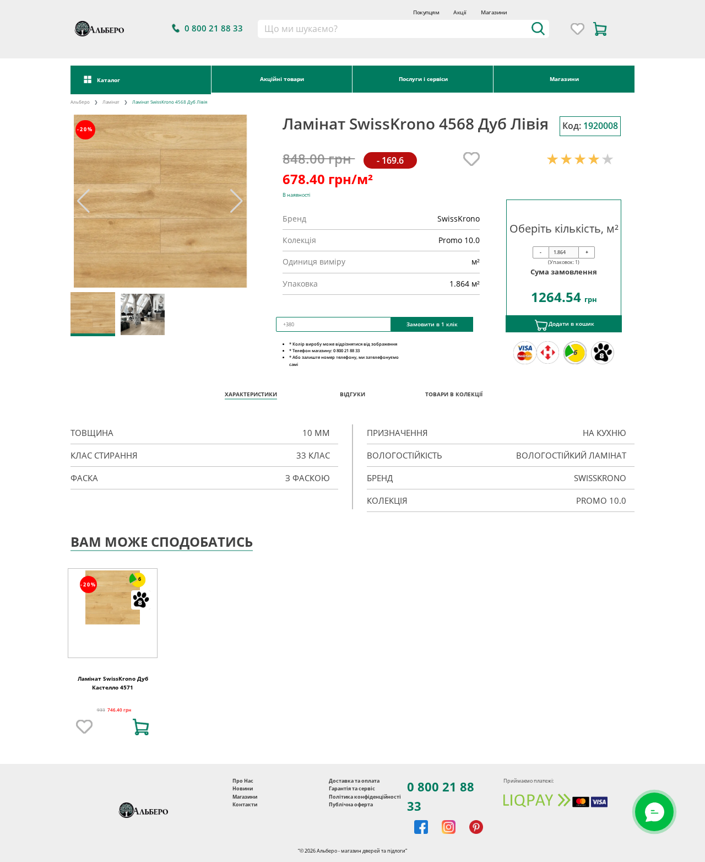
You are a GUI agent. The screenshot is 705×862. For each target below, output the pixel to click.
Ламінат (111, 102)
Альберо (80, 102)
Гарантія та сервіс (352, 788)
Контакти (244, 804)
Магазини (494, 12)
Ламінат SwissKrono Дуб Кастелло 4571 (113, 683)
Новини (242, 788)
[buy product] (141, 727)
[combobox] (403, 29)
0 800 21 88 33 (440, 796)
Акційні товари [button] (282, 79)
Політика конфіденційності (365, 796)
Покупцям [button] (426, 12)
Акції (460, 12)
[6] (112, 596)
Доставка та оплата (354, 780)
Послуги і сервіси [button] (423, 79)
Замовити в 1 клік (432, 324)
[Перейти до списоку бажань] (577, 29)
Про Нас (242, 780)
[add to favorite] (84, 727)
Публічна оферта (351, 804)
